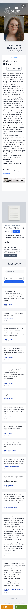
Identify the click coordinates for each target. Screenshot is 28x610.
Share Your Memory (10, 255)
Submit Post (14, 282)
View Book (7, 231)
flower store (6, 174)
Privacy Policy (10, 603)
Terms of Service (18, 603)
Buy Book (16, 231)
